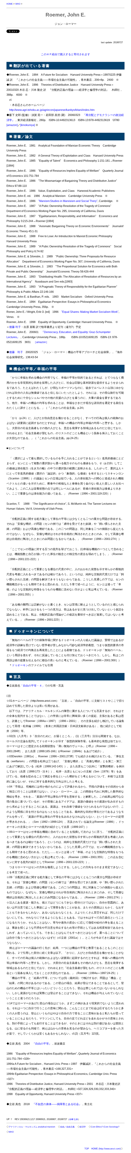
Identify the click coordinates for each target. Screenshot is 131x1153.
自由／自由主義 (67, 1127)
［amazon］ (41, 342)
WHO (17, 4)
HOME (9, 4)
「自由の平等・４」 (32, 685)
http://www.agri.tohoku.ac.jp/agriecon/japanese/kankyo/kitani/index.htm (51, 109)
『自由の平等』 (42, 1043)
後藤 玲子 (15, 326)
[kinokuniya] (27, 124)
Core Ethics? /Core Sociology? (105, 1127)
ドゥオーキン (20, 665)
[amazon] (12, 124)
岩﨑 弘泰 (73, 1119)
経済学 (83, 1127)
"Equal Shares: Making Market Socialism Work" (90, 311)
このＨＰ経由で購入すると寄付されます (65, 54)
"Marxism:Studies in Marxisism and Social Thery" (68, 200)
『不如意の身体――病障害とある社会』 (57, 1104)
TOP (86, 1148)
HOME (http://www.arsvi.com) (106, 1148)
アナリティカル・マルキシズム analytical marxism (32, 1127)
